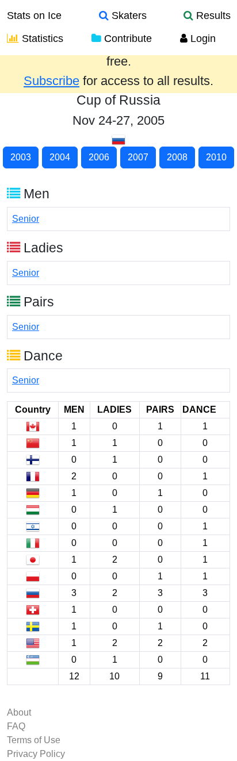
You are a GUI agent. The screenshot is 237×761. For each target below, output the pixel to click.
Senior (25, 219)
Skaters (128, 15)
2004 (59, 157)
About (19, 712)
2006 (99, 157)
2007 (138, 157)
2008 (177, 157)
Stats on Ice (34, 15)
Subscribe (51, 81)
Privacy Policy (36, 754)
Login (202, 38)
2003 (20, 157)
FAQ (16, 726)
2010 (216, 157)
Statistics (41, 38)
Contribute (126, 38)
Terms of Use (33, 740)
